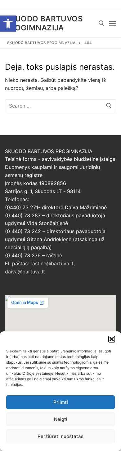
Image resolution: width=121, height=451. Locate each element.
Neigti (60, 419)
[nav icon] (112, 23)
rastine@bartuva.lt (52, 263)
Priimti (60, 402)
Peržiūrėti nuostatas (60, 436)
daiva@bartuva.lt (25, 271)
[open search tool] (101, 23)
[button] (8, 23)
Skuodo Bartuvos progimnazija (44, 23)
